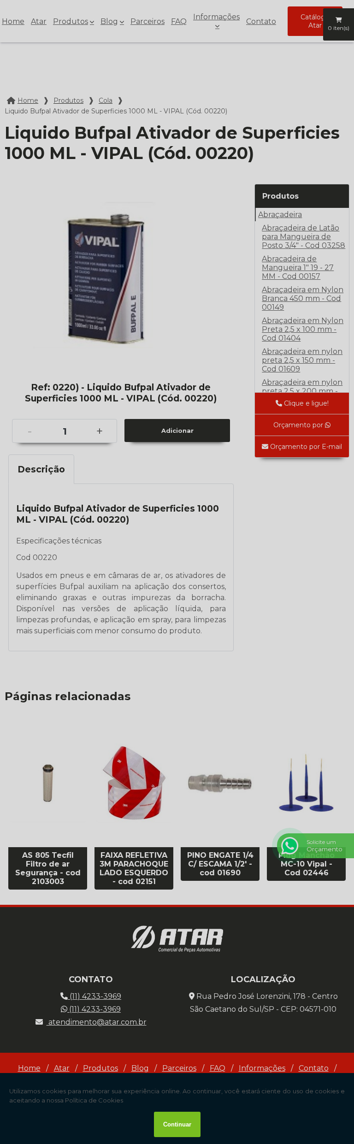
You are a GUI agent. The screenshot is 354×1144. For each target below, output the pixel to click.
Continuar (177, 1124)
